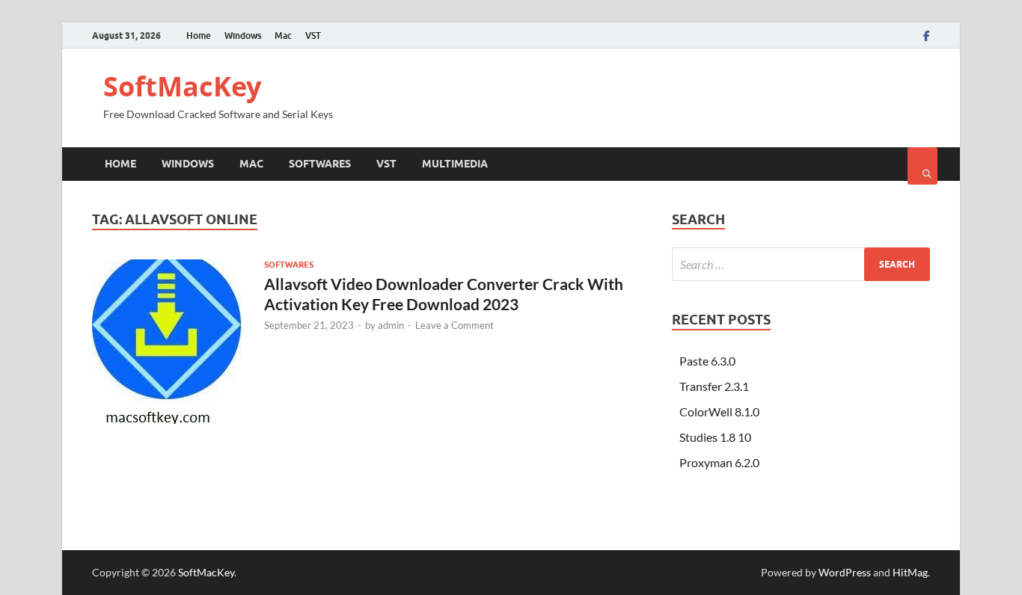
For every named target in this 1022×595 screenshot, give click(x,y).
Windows (242, 35)
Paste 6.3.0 (707, 361)
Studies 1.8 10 (715, 437)
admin (391, 325)
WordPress (844, 572)
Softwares (320, 164)
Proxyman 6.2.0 (719, 462)
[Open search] (922, 166)
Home (198, 35)
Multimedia (455, 164)
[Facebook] (927, 36)
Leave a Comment (454, 325)
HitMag (910, 572)
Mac (283, 35)
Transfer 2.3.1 (714, 386)
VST (313, 35)
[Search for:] (801, 264)
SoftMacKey (182, 86)
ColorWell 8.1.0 (719, 411)
